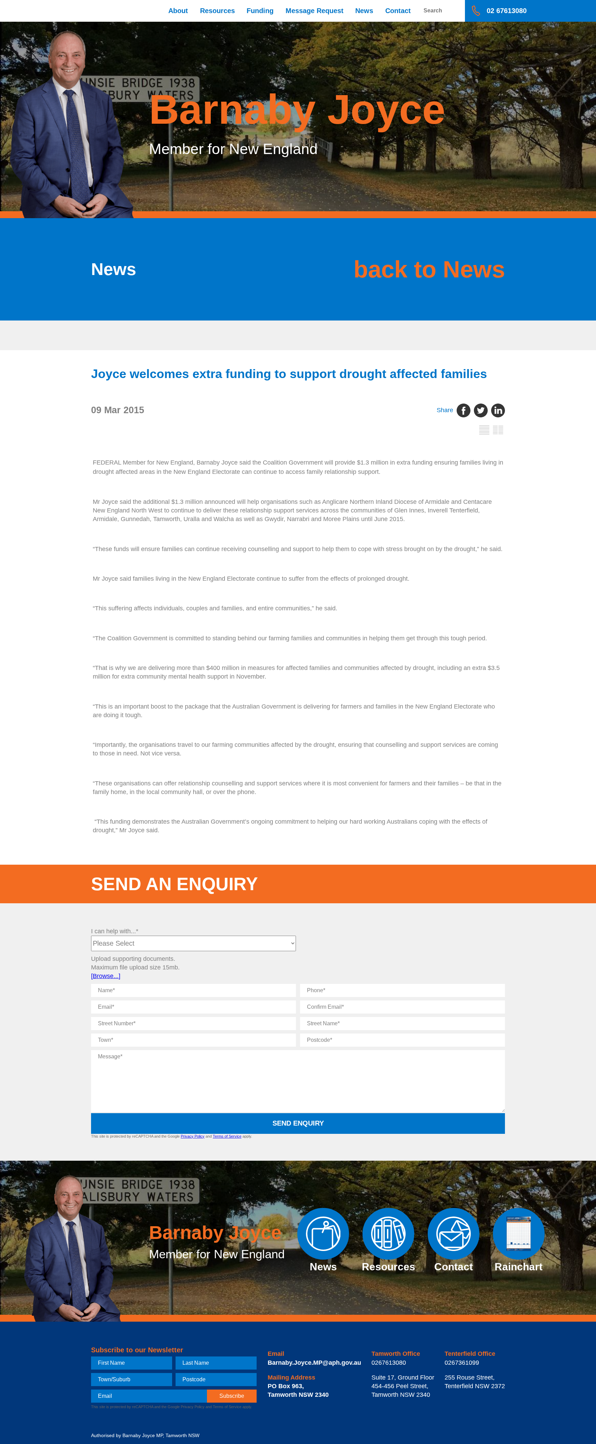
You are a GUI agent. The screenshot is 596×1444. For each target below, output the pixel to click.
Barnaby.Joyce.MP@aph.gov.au (314, 1362)
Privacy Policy (193, 1136)
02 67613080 (507, 10)
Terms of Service (227, 1136)
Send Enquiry (298, 1123)
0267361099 (462, 1362)
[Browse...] (105, 976)
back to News (429, 269)
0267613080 (388, 1362)
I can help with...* (114, 931)
